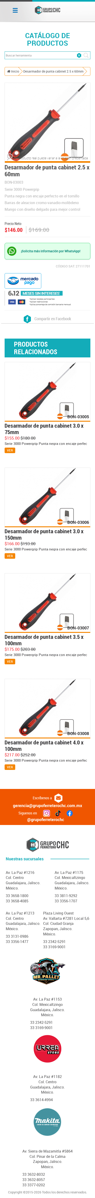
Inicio (14, 71)
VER (10, 450)
